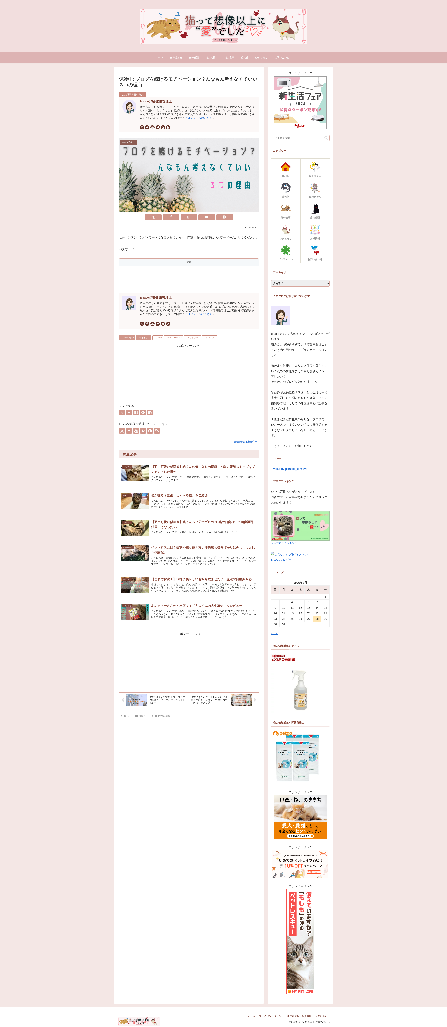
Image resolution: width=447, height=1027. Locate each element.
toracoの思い (128, 337)
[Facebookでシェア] (171, 217)
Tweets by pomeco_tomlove (289, 469)
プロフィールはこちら (198, 117)
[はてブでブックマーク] (189, 217)
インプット (211, 337)
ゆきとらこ (144, 337)
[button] (224, 217)
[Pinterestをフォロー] (158, 127)
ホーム (251, 1016)
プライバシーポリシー (271, 1016)
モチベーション (174, 337)
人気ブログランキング (284, 543)
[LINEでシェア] (206, 217)
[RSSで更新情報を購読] (168, 127)
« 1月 (274, 633)
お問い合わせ (322, 1016)
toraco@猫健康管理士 (156, 101)
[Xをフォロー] (142, 127)
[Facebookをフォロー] (147, 127)
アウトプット (194, 337)
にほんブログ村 (281, 560)
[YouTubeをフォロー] (152, 127)
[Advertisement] (189, 373)
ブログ (159, 337)
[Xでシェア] (153, 217)
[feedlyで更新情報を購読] (163, 127)
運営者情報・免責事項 (299, 1016)
